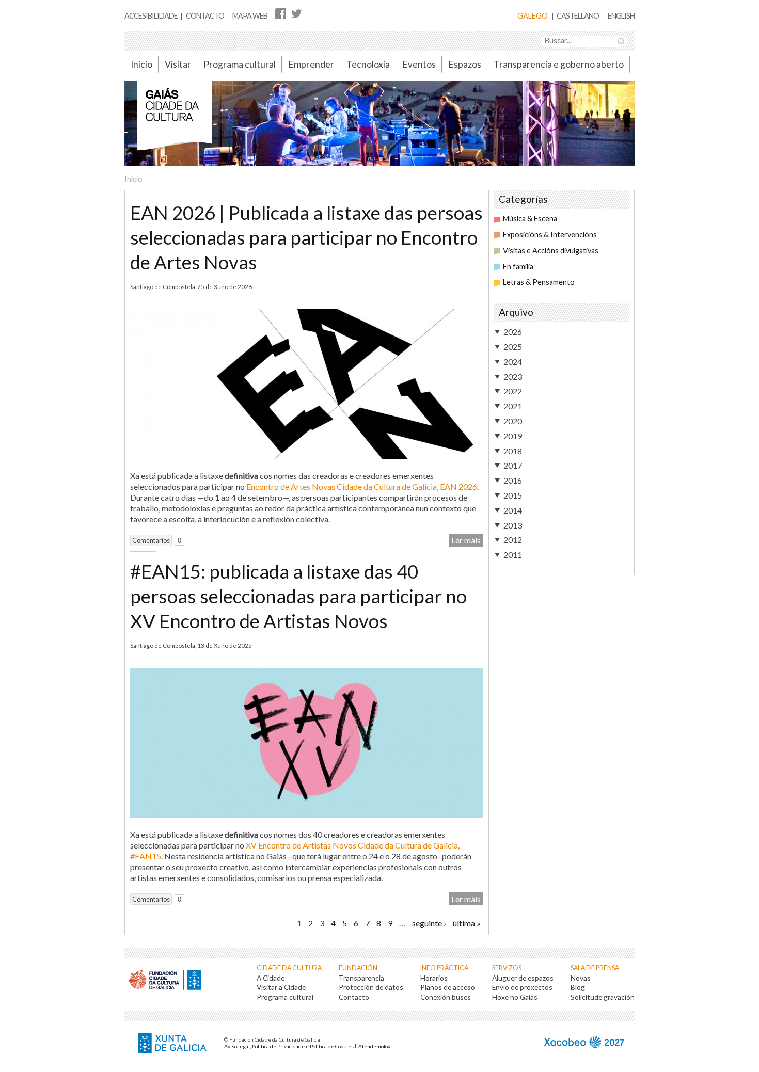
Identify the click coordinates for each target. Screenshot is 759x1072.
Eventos (419, 64)
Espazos (464, 64)
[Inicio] (174, 121)
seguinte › (429, 923)
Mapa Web (249, 15)
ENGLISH (621, 16)
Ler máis (466, 540)
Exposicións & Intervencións (550, 234)
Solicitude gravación (603, 997)
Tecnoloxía (368, 64)
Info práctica (444, 968)
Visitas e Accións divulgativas (550, 250)
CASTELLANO (578, 16)
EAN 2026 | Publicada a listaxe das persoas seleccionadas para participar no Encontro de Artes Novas (306, 237)
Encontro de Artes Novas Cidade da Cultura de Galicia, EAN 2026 (361, 486)
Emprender (311, 64)
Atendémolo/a (375, 1046)
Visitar (178, 64)
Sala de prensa (595, 968)
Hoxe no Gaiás (514, 997)
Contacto (205, 15)
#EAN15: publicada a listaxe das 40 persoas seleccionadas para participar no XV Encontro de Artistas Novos (298, 596)
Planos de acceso (447, 987)
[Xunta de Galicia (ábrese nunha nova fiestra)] (173, 1044)
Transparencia (361, 977)
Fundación (358, 968)
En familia (518, 266)
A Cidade (270, 977)
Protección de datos (371, 987)
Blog (578, 987)
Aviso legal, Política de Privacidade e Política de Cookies (289, 1046)
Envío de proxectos (522, 987)
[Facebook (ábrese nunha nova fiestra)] (280, 13)
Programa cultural (239, 64)
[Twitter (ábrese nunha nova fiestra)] (296, 13)
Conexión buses (445, 997)
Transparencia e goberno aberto (559, 64)
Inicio (141, 64)
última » (467, 923)
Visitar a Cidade (281, 987)
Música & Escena (530, 218)
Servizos (506, 968)
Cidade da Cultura (289, 968)
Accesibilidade (151, 15)
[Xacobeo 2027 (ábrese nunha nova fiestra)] (584, 1043)
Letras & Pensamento (539, 282)
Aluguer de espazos (523, 977)
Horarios (434, 977)
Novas (581, 977)
